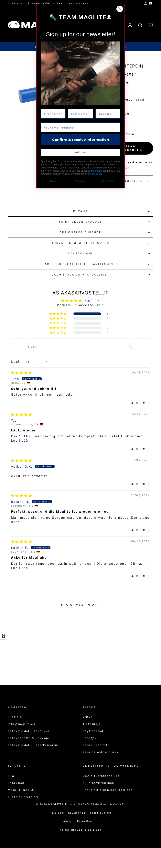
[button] (58, 313)
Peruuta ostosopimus (100, 752)
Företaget (57, 812)
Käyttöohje (80, 253)
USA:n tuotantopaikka (101, 775)
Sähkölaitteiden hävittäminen (108, 789)
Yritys (87, 716)
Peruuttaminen (88, 821)
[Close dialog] (119, 8)
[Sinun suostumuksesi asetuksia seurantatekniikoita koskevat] (3, 636)
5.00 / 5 (92, 301)
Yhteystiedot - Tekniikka (29, 731)
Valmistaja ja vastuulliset (80, 274)
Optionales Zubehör (80, 232)
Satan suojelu (100, 812)
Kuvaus (80, 211)
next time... (80, 152)
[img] (21, 373)
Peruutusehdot (95, 745)
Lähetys (89, 738)
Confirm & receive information (80, 139)
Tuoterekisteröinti (23, 796)
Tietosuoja (92, 724)
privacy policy (95, 174)
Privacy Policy (80, 181)
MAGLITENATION (22, 789)
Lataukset (16, 782)
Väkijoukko (118, 114)
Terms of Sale (107, 181)
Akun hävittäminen (98, 782)
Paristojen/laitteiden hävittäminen (81, 264)
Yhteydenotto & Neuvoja (28, 738)
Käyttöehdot (93, 731)
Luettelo (15, 3)
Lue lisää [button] (19, 440)
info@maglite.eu (21, 724)
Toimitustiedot (129, 180)
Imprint (53, 181)
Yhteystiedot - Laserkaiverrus (33, 745)
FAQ (11, 775)
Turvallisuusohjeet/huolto (81, 242)
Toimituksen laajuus (80, 221)
